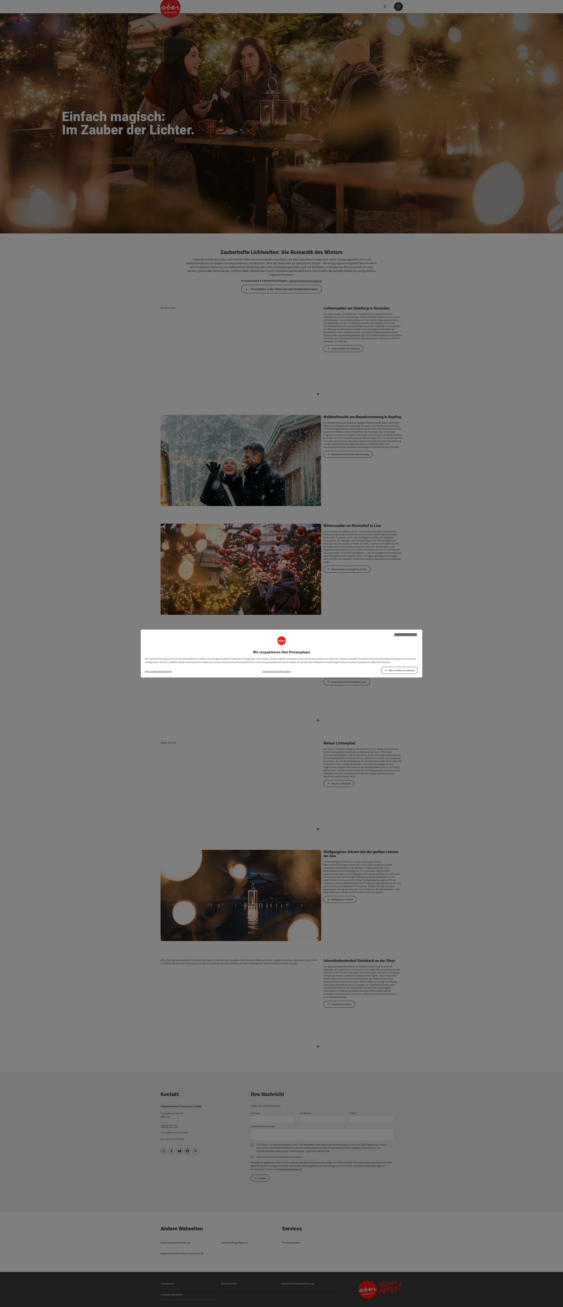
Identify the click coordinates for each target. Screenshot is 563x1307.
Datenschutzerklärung (405, 634)
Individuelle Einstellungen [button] (276, 671)
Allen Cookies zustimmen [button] (402, 670)
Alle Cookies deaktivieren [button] (158, 671)
